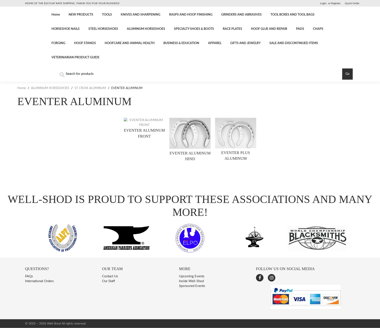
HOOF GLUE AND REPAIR (269, 28)
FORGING (58, 43)
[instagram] (271, 277)
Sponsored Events (192, 286)
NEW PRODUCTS (81, 14)
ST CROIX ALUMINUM (90, 88)
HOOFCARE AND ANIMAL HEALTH (130, 43)
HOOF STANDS (85, 43)
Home (55, 14)
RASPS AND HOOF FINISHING (190, 14)
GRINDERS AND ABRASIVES (241, 14)
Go (347, 73)
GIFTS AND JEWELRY (245, 43)
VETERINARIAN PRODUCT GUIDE (75, 57)
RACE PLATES (232, 28)
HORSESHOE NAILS (65, 28)
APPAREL (214, 43)
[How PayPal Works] (305, 308)
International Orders (39, 281)
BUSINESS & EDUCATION (181, 43)
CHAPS (318, 28)
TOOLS (107, 14)
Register (335, 3)
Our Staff (108, 281)
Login (323, 3)
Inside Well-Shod (191, 281)
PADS (300, 28)
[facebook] (259, 277)
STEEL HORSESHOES (103, 28)
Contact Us (110, 276)
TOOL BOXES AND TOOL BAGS (292, 14)
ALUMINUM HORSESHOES (146, 28)
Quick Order (352, 3)
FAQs (29, 276)
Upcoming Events (192, 276)
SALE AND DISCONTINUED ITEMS (293, 43)
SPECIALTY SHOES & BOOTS (194, 28)
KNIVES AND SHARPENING (140, 14)
